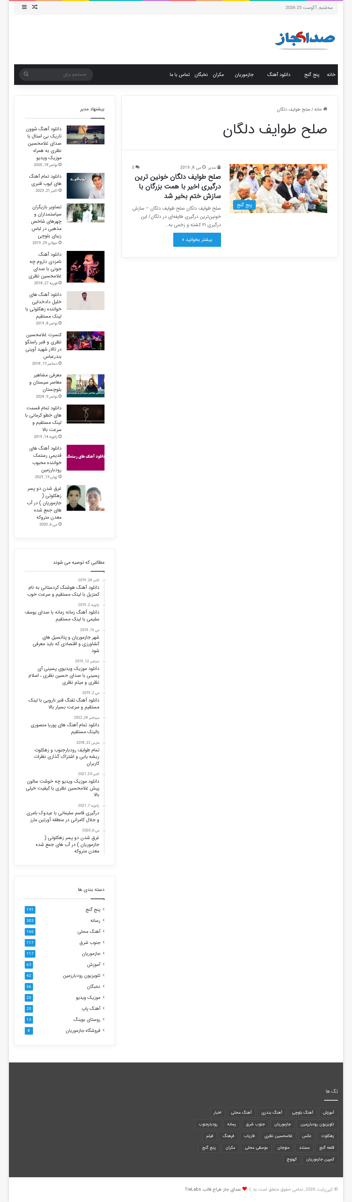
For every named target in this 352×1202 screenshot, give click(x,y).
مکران (218, 74)
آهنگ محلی (88, 931)
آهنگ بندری (271, 1112)
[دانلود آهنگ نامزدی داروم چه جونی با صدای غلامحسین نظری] (85, 267)
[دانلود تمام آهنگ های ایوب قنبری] (85, 186)
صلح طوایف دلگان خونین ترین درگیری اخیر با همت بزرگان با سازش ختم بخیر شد (178, 186)
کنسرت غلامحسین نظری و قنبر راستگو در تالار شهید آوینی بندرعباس (43, 345)
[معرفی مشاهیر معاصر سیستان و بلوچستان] (85, 384)
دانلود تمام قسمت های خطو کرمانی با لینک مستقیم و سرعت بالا (43, 418)
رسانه (95, 920)
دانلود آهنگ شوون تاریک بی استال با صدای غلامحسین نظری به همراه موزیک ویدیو (44, 143)
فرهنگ (228, 1136)
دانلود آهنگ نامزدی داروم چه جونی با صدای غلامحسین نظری (45, 265)
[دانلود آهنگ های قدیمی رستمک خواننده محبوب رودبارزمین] (85, 458)
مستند (304, 1147)
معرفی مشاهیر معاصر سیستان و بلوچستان (45, 382)
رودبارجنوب (208, 1124)
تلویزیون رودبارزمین (81, 975)
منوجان (283, 1147)
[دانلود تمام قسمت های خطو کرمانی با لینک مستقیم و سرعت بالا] (85, 414)
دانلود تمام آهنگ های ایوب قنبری (45, 180)
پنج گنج (311, 74)
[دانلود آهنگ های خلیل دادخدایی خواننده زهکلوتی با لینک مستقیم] (85, 300)
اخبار (217, 1112)
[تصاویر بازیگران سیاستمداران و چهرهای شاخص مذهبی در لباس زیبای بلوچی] (85, 212)
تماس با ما (180, 74)
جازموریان (244, 74)
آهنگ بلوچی (302, 1112)
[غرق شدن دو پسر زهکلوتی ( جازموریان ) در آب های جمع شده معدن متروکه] (85, 498)
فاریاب (249, 1136)
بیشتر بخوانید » (197, 239)
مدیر (212, 167)
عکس (306, 1136)
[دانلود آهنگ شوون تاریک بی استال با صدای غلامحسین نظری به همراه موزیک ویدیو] (85, 134)
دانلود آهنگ (278, 74)
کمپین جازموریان (320, 1159)
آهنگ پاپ (90, 1008)
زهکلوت (327, 1136)
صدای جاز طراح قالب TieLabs (213, 1189)
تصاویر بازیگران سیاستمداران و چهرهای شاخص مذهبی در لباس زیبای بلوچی (46, 221)
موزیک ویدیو (88, 997)
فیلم (209, 1136)
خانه (331, 74)
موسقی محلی (256, 1147)
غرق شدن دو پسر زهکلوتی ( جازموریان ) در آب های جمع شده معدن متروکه (44, 503)
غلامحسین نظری (278, 1136)
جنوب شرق (89, 942)
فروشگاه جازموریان (83, 1030)
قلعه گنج (326, 1147)
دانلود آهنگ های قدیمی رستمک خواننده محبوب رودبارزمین (45, 459)
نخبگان (201, 74)
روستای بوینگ (87, 1019)
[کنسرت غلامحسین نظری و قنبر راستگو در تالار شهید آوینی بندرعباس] (85, 340)
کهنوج (292, 1159)
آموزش (93, 964)
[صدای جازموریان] (305, 40)
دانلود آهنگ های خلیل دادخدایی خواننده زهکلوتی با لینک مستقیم (43, 305)
